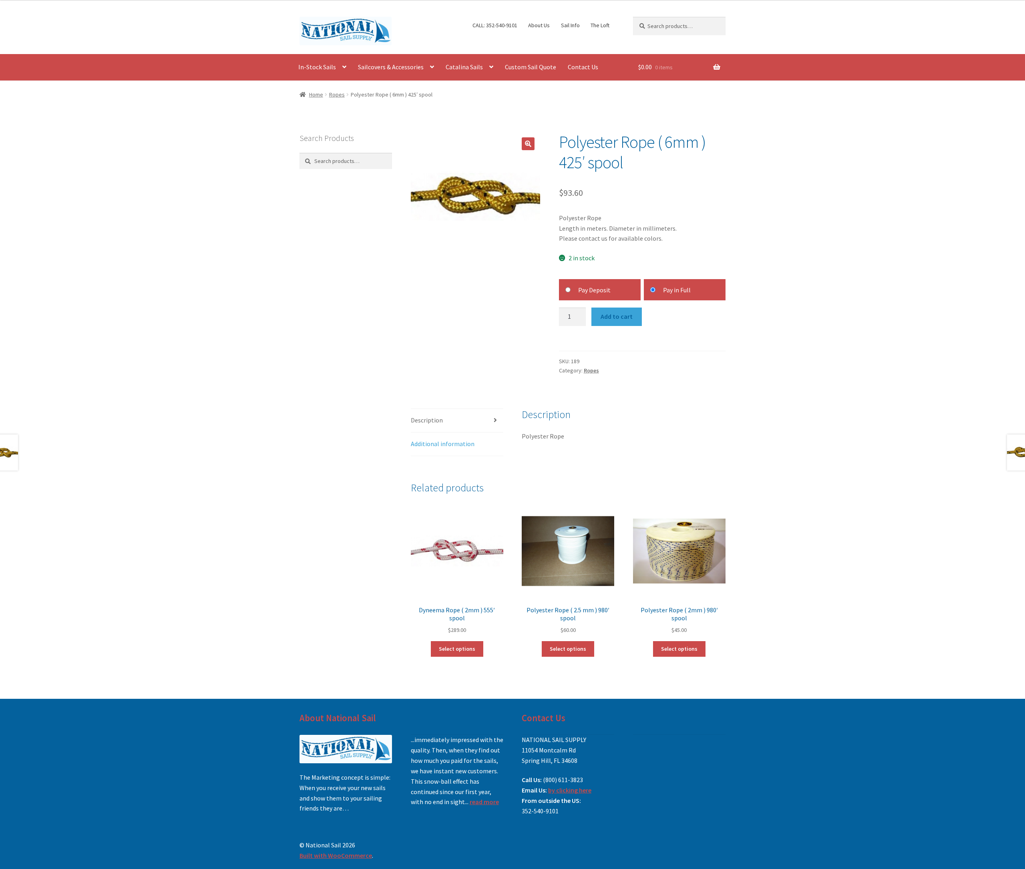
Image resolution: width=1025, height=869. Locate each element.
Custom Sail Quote (530, 67)
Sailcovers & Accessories (391, 67)
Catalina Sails (464, 67)
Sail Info (570, 25)
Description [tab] (427, 420)
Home (316, 94)
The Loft (600, 25)
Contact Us (583, 67)
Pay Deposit (594, 290)
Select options (457, 648)
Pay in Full (677, 290)
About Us (539, 25)
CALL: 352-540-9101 (494, 25)
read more (484, 802)
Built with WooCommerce (335, 855)
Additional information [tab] (442, 444)
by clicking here (569, 790)
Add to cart (617, 316)
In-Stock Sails (317, 67)
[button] (528, 143)
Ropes (337, 94)
